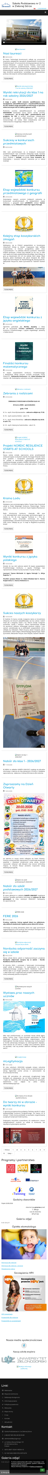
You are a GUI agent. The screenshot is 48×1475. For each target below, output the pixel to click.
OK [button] (42, 1470)
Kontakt (7, 1418)
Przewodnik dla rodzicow (9, 1317)
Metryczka (7, 1408)
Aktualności (8, 1422)
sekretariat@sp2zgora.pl (12, 1439)
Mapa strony (8, 1411)
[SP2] (24, 1345)
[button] (34, 8)
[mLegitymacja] (24, 1057)
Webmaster (8, 1390)
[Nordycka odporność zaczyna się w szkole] (24, 943)
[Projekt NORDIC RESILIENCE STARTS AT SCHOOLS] (24, 439)
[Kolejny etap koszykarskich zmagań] (24, 224)
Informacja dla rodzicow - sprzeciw (12, 1266)
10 (4, 1153)
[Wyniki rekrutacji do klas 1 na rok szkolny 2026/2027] (24, 87)
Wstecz (7, 1150)
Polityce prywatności (36, 1466)
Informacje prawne (10, 1401)
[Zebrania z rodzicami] (24, 389)
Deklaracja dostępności (12, 1397)
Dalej (9, 1153)
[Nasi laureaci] (24, 49)
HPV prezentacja (6, 1314)
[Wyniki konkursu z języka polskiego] (24, 544)
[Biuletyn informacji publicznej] (24, 1368)
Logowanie (42, 9)
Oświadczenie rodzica (8, 1269)
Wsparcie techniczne (11, 1394)
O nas (6, 1415)
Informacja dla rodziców (8, 1263)
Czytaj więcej (8, 78)
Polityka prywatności (11, 1404)
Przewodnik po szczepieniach (11, 1321)
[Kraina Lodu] (24, 486)
